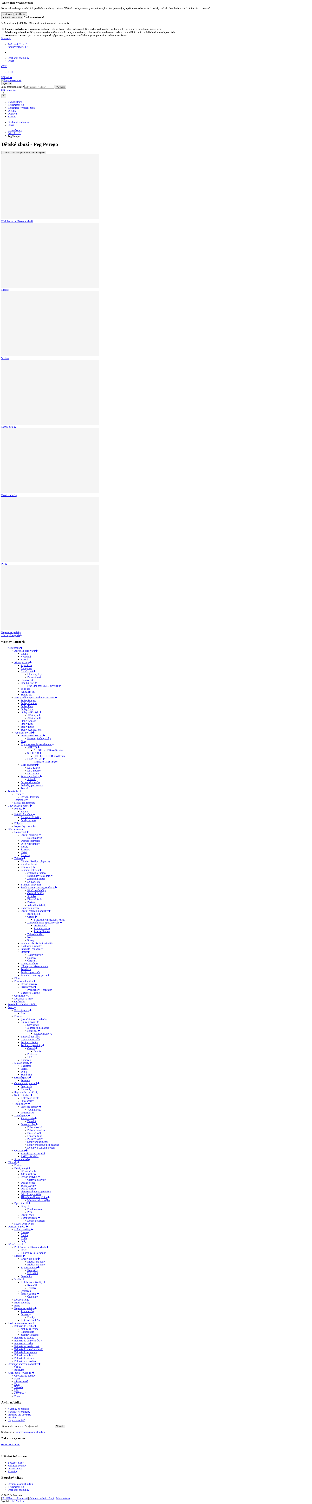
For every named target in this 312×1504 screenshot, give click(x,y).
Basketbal (26, 1065)
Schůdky (31, 896)
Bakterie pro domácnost (20, 1323)
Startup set (26, 694)
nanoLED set (27, 691)
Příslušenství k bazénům (39, 989)
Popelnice (26, 969)
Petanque (25, 1080)
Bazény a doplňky (24, 981)
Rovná (24, 653)
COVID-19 (20, 1393)
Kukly (24, 1238)
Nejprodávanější (16, 1420)
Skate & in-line (22, 1095)
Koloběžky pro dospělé (33, 1153)
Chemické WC (22, 995)
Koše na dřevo (34, 837)
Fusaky (25, 1314)
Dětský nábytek (22, 1168)
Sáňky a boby (28, 1124)
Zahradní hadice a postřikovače (43, 922)
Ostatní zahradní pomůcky (34, 911)
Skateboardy (27, 1101)
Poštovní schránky (30, 843)
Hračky (18, 1255)
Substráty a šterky (30, 776)
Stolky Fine (27, 706)
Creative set (27, 680)
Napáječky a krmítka (25, 826)
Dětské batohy (21, 1299)
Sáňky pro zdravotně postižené (43, 1144)
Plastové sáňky (35, 1138)
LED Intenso (34, 770)
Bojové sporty (21, 1010)
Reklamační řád (16, 104)
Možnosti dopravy (17, 1465)
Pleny (17, 1305)
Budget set (26, 668)
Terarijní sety (21, 799)
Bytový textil (21, 1203)
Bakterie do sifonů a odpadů (28, 1349)
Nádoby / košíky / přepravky (35, 861)
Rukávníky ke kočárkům (33, 1252)
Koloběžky (33, 1285)
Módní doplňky (22, 1229)
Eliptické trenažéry (30, 1036)
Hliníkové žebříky (36, 890)
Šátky (24, 1241)
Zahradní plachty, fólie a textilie (37, 943)
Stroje (24, 951)
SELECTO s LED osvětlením (49, 756)
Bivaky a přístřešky (31, 817)
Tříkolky (31, 1288)
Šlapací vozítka (29, 1293)
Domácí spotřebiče (30, 840)
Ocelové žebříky (35, 893)
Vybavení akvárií (23, 732)
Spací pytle (26, 1086)
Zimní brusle (27, 1118)
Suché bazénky (28, 1185)
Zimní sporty (21, 1115)
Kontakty (12, 1471)
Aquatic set (26, 665)
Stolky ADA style (30, 712)
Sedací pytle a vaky (24, 1223)
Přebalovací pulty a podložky (36, 1191)
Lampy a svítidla (29, 963)
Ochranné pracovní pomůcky (23, 1364)
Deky (24, 1206)
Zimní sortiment (29, 864)
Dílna (17, 978)
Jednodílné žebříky (37, 905)
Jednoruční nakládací (38, 1027)
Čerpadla (32, 960)
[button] (4, 66)
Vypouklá (26, 656)
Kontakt (12, 116)
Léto (16, 1390)
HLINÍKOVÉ (35, 759)
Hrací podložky (22, 1302)
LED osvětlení (28, 764)
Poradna (12, 110)
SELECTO (33, 753)
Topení (24, 788)
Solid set (25, 688)
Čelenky (25, 1232)
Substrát (31, 779)
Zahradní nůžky (35, 934)
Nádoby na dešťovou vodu (34, 966)
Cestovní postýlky (36, 1179)
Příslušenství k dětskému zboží (30, 1247)
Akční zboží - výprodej (20, 1372)
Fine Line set (28, 683)
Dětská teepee (28, 1182)
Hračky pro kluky (36, 1264)
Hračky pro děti (29, 1258)
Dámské (31, 1121)
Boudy (24, 811)
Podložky (32, 1054)
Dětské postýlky (29, 1176)
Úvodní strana (15, 102)
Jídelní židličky (28, 1174)
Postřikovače (40, 925)
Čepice (24, 1235)
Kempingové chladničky (39, 875)
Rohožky (25, 855)
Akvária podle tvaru (24, 650)
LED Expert (33, 767)
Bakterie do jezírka (24, 1326)
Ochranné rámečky (30, 782)
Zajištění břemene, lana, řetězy (49, 919)
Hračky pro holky (36, 1261)
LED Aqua (33, 773)
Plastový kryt (34, 677)
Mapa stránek (63, 1498)
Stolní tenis (26, 1074)
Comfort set (27, 671)
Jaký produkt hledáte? (12, 86)
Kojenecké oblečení (31, 1320)
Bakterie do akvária (24, 1358)
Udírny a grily (28, 867)
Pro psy (18, 808)
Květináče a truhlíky (31, 946)
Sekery (30, 940)
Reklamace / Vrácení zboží (21, 107)
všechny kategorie (10, 635)
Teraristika (13, 791)
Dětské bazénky (29, 984)
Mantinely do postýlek (38, 1200)
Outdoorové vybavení (25, 1083)
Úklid (24, 852)
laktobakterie (27, 1331)
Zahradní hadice (42, 928)
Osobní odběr (15, 1468)
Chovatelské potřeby (19, 805)
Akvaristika (14, 647)
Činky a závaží (29, 1022)
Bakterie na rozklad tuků (26, 1346)
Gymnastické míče (30, 1039)
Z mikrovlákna (34, 1209)
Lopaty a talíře (34, 1136)
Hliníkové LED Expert (45, 761)
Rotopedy (26, 1060)
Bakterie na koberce (24, 1355)
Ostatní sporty (21, 1077)
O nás (11, 60)
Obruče (37, 1051)
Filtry (23, 741)
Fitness (18, 1016)
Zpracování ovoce (30, 908)
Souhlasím (20, 14)
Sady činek (33, 1025)
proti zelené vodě (29, 1328)
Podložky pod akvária (32, 785)
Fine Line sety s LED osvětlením (44, 685)
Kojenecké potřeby (24, 1308)
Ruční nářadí (33, 913)
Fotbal (24, 1071)
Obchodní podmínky (18, 58)
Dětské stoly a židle (31, 1194)
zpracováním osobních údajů (30, 1432)
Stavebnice (26, 1276)
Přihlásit (60, 1426)
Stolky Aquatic (28, 721)
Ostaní (31, 916)
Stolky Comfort (29, 703)
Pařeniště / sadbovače (32, 949)
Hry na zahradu (29, 1267)
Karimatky (26, 1089)
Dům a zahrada (16, 829)
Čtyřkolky (32, 1296)
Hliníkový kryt (34, 674)
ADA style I (33, 715)
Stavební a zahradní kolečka (22, 1004)
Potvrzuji (6, 38)
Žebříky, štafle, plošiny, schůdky (38, 887)
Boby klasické (34, 1127)
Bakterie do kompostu (25, 1352)
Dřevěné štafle (34, 899)
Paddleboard (27, 1112)
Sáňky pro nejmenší (37, 1141)
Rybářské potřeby (23, 814)
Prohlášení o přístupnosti (15, 1498)
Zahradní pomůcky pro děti (35, 975)
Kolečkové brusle (30, 1098)
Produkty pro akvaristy (19, 1414)
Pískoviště (32, 1273)
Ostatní (31, 1048)
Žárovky (25, 849)
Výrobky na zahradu (18, 1408)
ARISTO (32, 747)
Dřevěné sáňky (35, 1133)
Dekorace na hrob (23, 998)
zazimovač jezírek (30, 1334)
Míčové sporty (22, 1063)
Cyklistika (19, 1150)
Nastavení (7, 14)
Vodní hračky (34, 1109)
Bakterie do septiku (24, 1337)
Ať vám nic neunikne (12, 1426)
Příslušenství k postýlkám (34, 1197)
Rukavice (19, 1369)
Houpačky (32, 1270)
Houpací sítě (33, 881)
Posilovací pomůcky (31, 1045)
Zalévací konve (42, 931)
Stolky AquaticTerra (31, 729)
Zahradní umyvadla (31, 884)
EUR (10, 71)
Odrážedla (26, 1290)
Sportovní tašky (22, 1159)
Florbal (24, 1068)
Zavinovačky (27, 1311)
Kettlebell (32, 1030)
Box (23, 1013)
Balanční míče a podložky (34, 1019)
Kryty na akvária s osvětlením (36, 744)
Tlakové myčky (35, 954)
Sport (11, 1007)
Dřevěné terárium (30, 797)
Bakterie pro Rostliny (25, 1361)
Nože (30, 937)
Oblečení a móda (17, 1226)
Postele (18, 1165)
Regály (24, 846)
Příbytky (18, 823)
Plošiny (31, 902)
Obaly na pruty (28, 820)
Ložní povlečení (29, 1217)
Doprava (12, 113)
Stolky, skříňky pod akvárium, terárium (34, 697)
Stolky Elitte (27, 723)
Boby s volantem (36, 1130)
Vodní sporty (21, 1103)
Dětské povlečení (36, 1220)
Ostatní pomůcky (30, 835)
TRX (30, 1057)
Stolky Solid (27, 709)
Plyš (29, 1212)
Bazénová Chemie (30, 992)
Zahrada (18, 858)
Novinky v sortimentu (19, 1411)
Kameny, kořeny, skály (39, 738)
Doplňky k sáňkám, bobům (41, 1147)
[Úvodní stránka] (11, 80)
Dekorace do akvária (32, 735)
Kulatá (24, 659)
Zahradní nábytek (30, 870)
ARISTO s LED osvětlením (48, 750)
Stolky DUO (27, 726)
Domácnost (20, 832)
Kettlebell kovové (43, 1033)
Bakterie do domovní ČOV (28, 1340)
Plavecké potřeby (30, 1106)
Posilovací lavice (29, 1042)
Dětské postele (28, 1188)
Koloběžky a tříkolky (32, 1282)
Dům (17, 1384)
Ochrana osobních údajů (20, 1484)
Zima (17, 1396)
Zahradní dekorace (36, 873)
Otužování (19, 1001)
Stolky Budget (28, 700)
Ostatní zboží (27, 1214)
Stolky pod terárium (24, 802)
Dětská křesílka (29, 1171)
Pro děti (12, 1417)
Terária (18, 794)
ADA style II (34, 718)
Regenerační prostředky (26, 1092)
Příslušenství (27, 987)
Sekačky (31, 957)
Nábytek (12, 1162)
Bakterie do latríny (23, 1343)
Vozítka (18, 1279)
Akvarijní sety (21, 662)
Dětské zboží (15, 1244)
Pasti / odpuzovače (30, 972)
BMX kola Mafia (30, 1156)
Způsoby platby (16, 1462)
